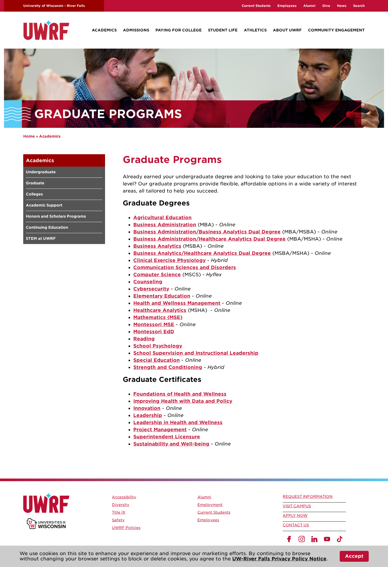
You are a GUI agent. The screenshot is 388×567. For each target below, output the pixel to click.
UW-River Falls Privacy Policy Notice (279, 558)
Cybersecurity (151, 289)
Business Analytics (157, 246)
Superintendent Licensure (166, 436)
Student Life (223, 30)
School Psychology (157, 346)
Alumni (309, 6)
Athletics (255, 30)
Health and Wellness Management (176, 303)
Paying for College (178, 30)
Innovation (146, 408)
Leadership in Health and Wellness (178, 422)
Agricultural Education (162, 217)
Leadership (147, 415)
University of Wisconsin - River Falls (54, 6)
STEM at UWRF (41, 238)
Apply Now (295, 515)
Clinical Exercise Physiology (169, 260)
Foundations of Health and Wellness (179, 394)
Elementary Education (161, 296)
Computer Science (157, 274)
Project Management (160, 429)
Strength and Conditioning (167, 367)
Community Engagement (336, 30)
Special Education (156, 360)
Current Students (256, 6)
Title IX (118, 512)
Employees (286, 6)
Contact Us (296, 525)
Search (359, 6)
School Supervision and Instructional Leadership (195, 353)
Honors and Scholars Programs (56, 216)
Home (29, 136)
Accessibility (124, 497)
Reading (144, 338)
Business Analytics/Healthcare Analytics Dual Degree (202, 253)
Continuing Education (47, 227)
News (341, 6)
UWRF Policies (126, 528)
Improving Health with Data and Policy (182, 401)
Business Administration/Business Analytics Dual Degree (207, 232)
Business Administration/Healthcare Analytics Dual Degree (209, 239)
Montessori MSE (153, 324)
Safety (118, 520)
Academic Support (44, 205)
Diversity (120, 505)
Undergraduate (41, 172)
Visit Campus (297, 506)
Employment (210, 505)
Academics (104, 30)
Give (326, 6)
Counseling (147, 281)
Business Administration (164, 224)
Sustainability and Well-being (171, 444)
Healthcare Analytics (159, 310)
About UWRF (287, 30)
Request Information (308, 496)
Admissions (136, 30)
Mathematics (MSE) (157, 317)
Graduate (35, 183)
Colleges (34, 194)
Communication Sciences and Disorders (184, 267)
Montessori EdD (153, 331)
